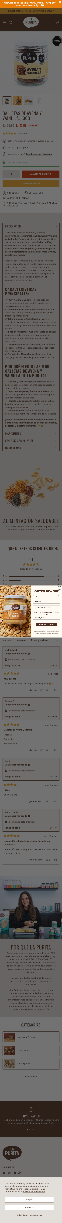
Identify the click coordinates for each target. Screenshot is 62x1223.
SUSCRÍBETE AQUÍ (46, 624)
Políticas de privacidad (52, 633)
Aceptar (29, 1199)
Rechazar (29, 1207)
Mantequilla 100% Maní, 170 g (32, 2)
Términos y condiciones (40, 633)
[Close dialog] (59, 588)
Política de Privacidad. (34, 1191)
